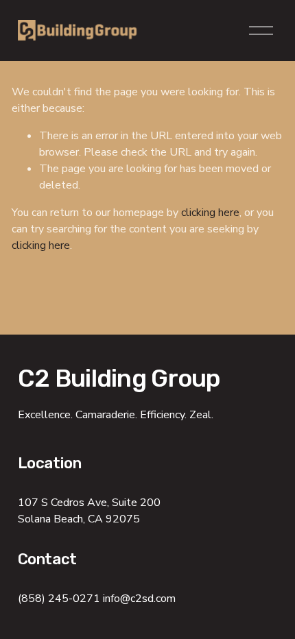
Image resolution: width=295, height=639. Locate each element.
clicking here (210, 212)
